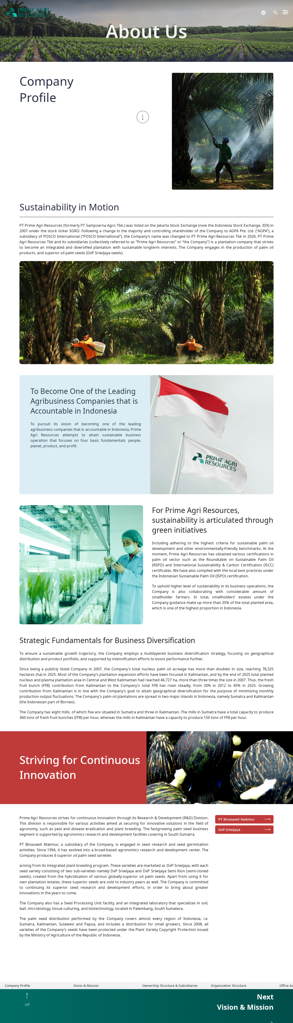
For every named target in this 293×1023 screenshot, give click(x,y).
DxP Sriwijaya (229, 829)
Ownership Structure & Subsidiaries (170, 985)
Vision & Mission (86, 985)
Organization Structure (228, 985)
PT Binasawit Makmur (236, 819)
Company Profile (17, 985)
